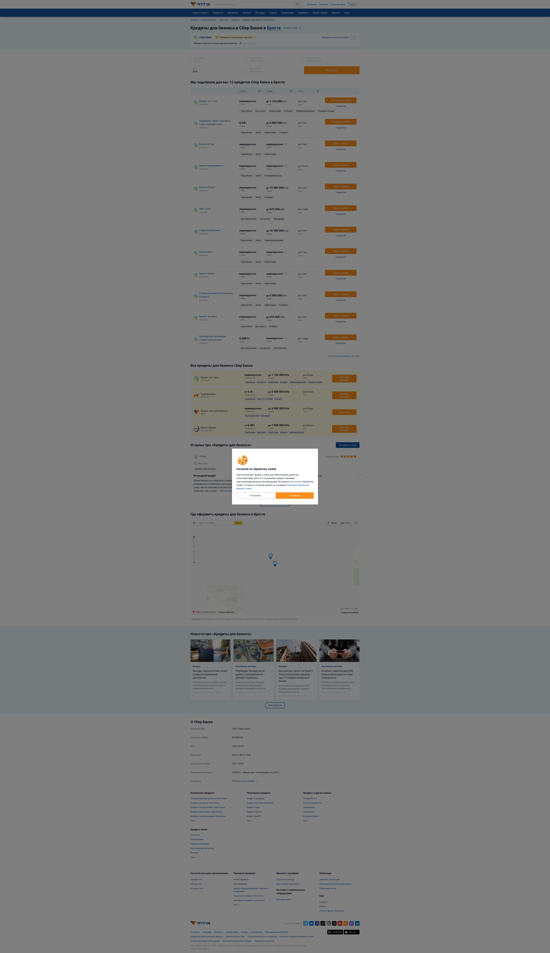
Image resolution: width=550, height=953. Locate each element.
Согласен (295, 495)
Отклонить (255, 495)
